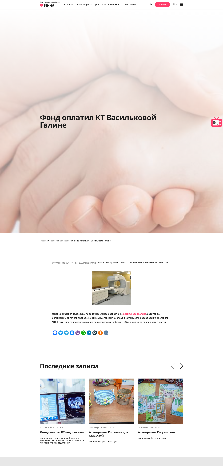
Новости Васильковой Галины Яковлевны (149, 263)
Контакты (130, 4)
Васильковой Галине (134, 314)
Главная (44, 241)
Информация (82, 4)
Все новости (66, 241)
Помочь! (162, 4)
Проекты (98, 4)
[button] (172, 366)
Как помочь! (114, 4)
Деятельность (120, 263)
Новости (54, 241)
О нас (67, 4)
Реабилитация (110, 442)
